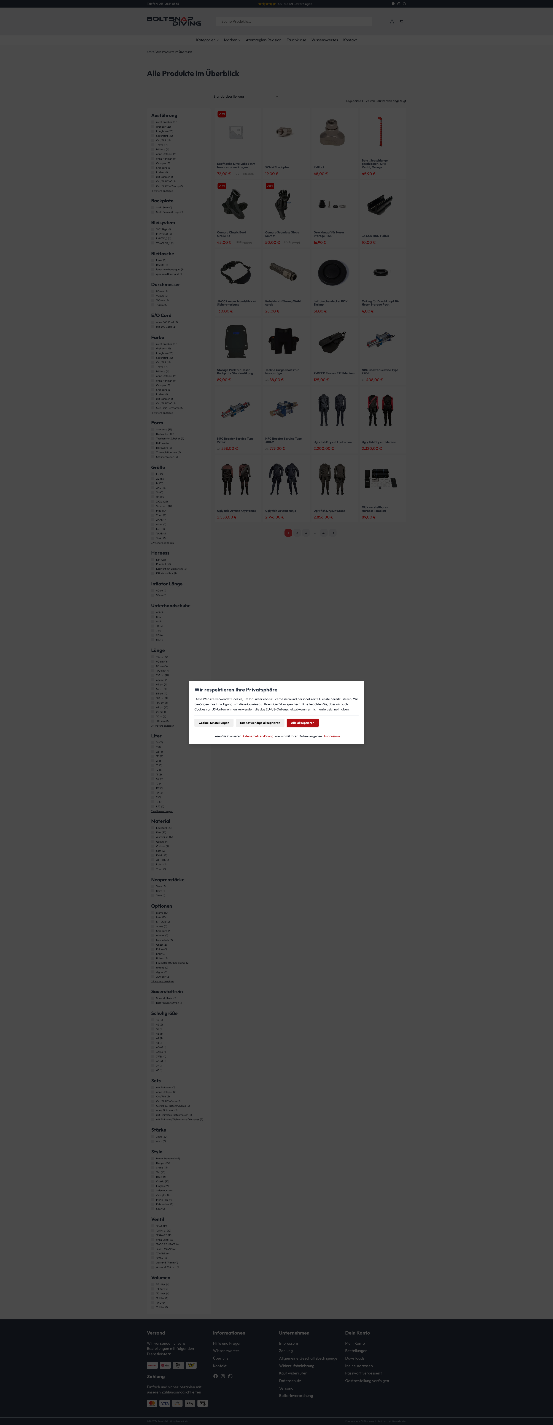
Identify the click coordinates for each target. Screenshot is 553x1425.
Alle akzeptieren (302, 723)
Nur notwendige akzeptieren (260, 723)
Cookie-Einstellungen (214, 723)
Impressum (332, 736)
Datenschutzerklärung (257, 736)
